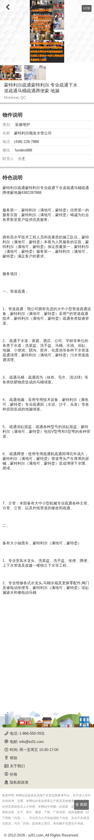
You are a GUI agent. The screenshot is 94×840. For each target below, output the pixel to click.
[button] (45, 58)
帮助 (13, 758)
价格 (13, 774)
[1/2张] (47, 31)
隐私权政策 (19, 782)
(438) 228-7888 (26, 141)
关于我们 (17, 766)
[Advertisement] (47, 650)
